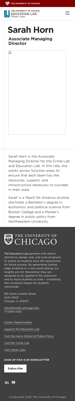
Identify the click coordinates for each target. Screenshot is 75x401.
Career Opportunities (18, 322)
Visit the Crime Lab (16, 343)
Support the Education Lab (21, 329)
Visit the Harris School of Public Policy (29, 336)
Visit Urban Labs (14, 349)
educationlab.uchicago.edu (21, 308)
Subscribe (15, 368)
